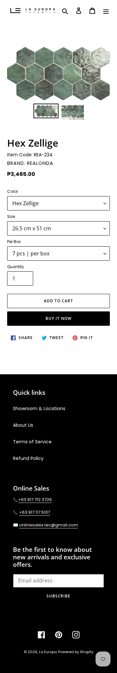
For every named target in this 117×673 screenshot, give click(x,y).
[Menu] (106, 11)
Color (12, 191)
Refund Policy (28, 458)
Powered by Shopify (75, 651)
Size (11, 216)
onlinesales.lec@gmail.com (48, 525)
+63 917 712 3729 (35, 499)
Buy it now (59, 318)
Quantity (15, 266)
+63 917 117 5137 (34, 512)
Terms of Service (32, 441)
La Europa (48, 651)
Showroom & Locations (39, 408)
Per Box (14, 241)
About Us (23, 425)
